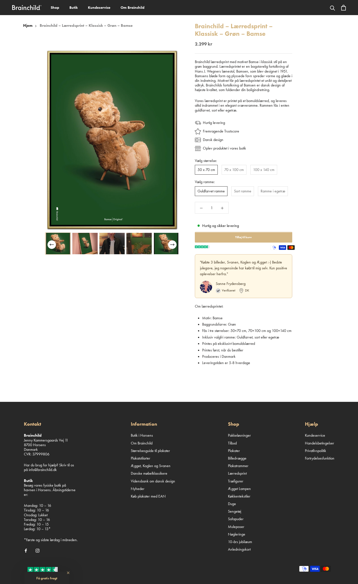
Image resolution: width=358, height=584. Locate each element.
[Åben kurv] (343, 7)
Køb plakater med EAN (148, 496)
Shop (55, 7)
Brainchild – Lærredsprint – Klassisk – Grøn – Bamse (86, 25)
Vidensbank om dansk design (153, 481)
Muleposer (236, 526)
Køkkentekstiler (239, 496)
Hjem (27, 25)
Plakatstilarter (140, 458)
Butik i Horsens (142, 435)
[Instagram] (37, 550)
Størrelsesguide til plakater (150, 450)
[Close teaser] (68, 572)
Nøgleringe (236, 534)
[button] (172, 244)
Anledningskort (239, 549)
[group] (58, 243)
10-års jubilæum (240, 541)
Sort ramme (242, 191)
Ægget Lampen (239, 488)
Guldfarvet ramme (211, 191)
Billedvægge (237, 458)
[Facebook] (26, 550)
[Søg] (332, 7)
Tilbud (232, 443)
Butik (73, 7)
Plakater (234, 450)
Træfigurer (235, 481)
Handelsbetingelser (319, 443)
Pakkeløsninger (239, 435)
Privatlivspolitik (315, 450)
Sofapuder (236, 519)
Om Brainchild (132, 7)
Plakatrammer (238, 465)
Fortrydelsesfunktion (319, 458)
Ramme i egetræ (273, 191)
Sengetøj (234, 511)
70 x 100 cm (234, 169)
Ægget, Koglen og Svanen (150, 465)
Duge (232, 503)
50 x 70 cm (206, 169)
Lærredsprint (237, 473)
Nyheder (137, 488)
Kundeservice (99, 7)
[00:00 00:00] (112, 139)
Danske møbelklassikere (149, 473)
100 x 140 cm (263, 169)
